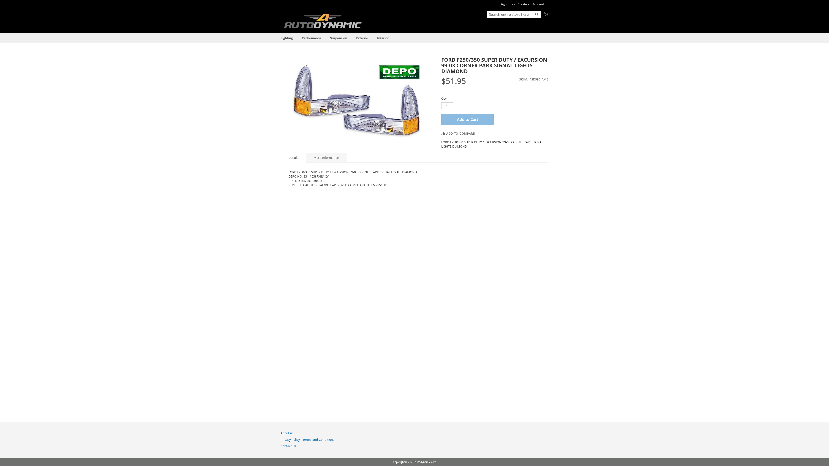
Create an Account (530, 4)
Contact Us (288, 446)
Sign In (505, 4)
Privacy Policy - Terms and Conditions (307, 440)
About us (287, 433)
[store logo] (323, 22)
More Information (326, 158)
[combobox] (514, 14)
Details (293, 158)
